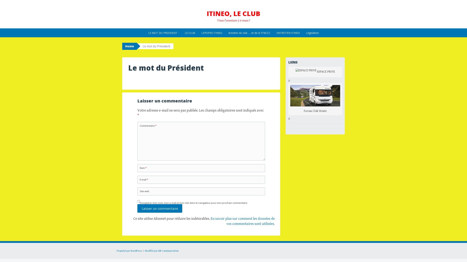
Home (129, 46)
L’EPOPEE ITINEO (211, 33)
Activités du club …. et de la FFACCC (249, 33)
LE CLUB (190, 33)
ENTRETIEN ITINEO (288, 33)
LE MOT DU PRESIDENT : (163, 33)
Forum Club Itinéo (315, 111)
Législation (312, 33)
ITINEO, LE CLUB (233, 13)
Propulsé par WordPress (129, 250)
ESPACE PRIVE (325, 72)
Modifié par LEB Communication (162, 250)
